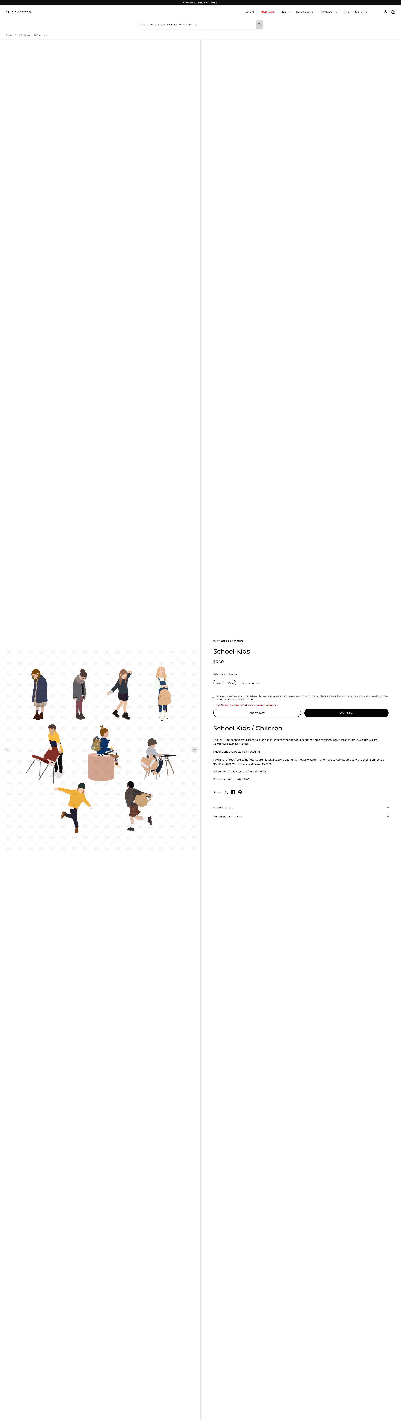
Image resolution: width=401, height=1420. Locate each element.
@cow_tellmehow (256, 771)
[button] (6, 750)
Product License (223, 807)
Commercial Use (251, 683)
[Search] (259, 24)
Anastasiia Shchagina (230, 640)
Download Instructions (227, 816)
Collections (24, 35)
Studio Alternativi (19, 11)
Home (9, 35)
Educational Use (224, 683)
